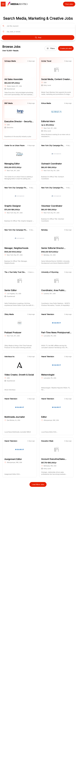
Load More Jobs (38, 484)
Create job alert (66, 48)
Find (39, 38)
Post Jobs (69, 4)
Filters (52, 48)
